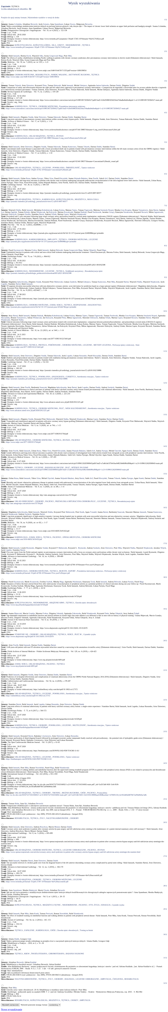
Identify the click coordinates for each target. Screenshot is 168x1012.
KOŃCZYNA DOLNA (23, 45)
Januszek (16, 56)
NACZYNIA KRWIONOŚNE (57, 818)
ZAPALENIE (29, 930)
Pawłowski (114, 316)
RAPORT (71, 571)
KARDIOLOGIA (21, 106)
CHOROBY (28, 468)
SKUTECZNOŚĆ (79, 725)
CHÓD (83, 793)
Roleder (27, 212)
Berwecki (34, 24)
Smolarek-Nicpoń (107, 210)
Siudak (132, 85)
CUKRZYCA (71, 377)
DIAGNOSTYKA (94, 305)
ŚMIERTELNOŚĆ (73, 168)
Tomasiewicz (143, 210)
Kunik (82, 512)
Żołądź (136, 613)
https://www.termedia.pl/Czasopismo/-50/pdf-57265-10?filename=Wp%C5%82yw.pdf (38, 47)
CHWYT (60, 45)
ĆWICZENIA (118, 979)
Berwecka (88, 24)
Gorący (111, 212)
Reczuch (144, 212)
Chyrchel (117, 451)
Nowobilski (39, 768)
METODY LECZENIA (102, 345)
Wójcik (163, 548)
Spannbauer (59, 24)
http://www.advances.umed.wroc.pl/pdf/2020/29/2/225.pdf (27, 410)
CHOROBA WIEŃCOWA (24, 75)
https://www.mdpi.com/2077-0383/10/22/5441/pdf (24, 347)
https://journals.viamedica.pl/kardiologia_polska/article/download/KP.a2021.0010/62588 (38, 273)
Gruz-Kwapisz (126, 210)
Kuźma (61, 210)
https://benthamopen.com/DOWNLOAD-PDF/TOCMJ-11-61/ (29, 759)
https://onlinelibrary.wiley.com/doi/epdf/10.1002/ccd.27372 (28, 696)
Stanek (129, 451)
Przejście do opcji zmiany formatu (14, 18)
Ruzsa (28, 178)
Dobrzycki (13, 214)
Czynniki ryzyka (89, 634)
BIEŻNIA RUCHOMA (70, 793)
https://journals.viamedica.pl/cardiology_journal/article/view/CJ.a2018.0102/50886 (36, 379)
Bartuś (84, 117)
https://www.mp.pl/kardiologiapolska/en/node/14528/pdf (27, 727)
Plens (45, 85)
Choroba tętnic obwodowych (85, 603)
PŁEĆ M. (78, 634)
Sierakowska (128, 212)
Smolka (28, 214)
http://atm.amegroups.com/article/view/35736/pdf (24, 503)
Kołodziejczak (47, 210)
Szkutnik (60, 613)
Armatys (46, 24)
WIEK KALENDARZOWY (75, 408)
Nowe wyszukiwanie (11, 1009)
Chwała (46, 890)
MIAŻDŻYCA (80, 199)
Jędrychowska (22, 282)
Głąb (29, 939)
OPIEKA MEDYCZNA (71, 537)
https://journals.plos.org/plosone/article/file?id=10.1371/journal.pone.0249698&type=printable (41, 242)
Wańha (18, 210)
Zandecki (73, 282)
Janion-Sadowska (102, 85)
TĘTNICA (86, 45)
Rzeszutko (83, 356)
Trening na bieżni (86, 930)
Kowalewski (68, 212)
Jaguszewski (158, 212)
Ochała (53, 214)
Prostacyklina (102, 793)
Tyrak (93, 582)
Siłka (41, 56)
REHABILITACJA (42, 75)
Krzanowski (34, 582)
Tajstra (74, 210)
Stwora (72, 24)
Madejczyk (33, 890)
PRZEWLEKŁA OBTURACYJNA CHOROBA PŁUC (75, 501)
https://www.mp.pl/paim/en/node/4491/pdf (22, 666)
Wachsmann (77, 582)
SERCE (70, 634)
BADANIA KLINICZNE (54, 468)
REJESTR (63, 571)
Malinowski (58, 282)
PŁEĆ (61, 408)
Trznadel (93, 512)
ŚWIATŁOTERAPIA (39, 954)
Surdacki (111, 387)
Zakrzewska (76, 613)
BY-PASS (60, 136)
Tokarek (18, 85)
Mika (70, 56)
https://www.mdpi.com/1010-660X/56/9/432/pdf (24, 539)
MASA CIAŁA (93, 199)
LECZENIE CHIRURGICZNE (74, 850)
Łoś (2, 212)
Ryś (26, 804)
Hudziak (83, 212)
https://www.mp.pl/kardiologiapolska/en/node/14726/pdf (27, 605)
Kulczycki (53, 212)
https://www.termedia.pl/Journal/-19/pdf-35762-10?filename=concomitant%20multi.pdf (38, 170)
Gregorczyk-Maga (56, 56)
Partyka (130, 582)
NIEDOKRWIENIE (73, 45)
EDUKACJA (105, 905)
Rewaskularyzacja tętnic (94, 271)
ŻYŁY (42, 818)
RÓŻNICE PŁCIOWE (80, 468)
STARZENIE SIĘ (21, 634)
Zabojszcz (83, 85)
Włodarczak (40, 212)
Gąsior (66, 214)
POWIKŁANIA (58, 168)
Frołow (34, 250)
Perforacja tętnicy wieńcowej (123, 345)
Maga (104, 250)
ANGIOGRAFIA (58, 377)
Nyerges (40, 178)
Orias (51, 178)
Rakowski (57, 85)
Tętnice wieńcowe (88, 168)
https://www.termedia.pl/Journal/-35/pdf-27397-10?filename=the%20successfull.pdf (37, 882)
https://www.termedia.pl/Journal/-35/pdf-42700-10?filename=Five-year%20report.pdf (38, 573)
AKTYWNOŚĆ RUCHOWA (79, 75)
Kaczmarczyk (19, 250)
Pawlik (95, 178)
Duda (107, 613)
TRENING (56, 793)
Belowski (59, 250)
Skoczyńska (5, 318)
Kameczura (72, 147)
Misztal (57, 827)
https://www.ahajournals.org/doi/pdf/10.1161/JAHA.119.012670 (30, 636)
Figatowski (88, 210)
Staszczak (43, 387)
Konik (36, 914)
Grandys (32, 613)
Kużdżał (33, 962)
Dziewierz (30, 85)
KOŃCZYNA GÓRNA (41, 45)
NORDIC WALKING (59, 75)
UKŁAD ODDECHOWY (24, 501)
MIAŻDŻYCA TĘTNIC (52, 905)
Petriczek (49, 914)
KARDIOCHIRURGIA (37, 239)
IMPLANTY (52, 239)
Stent (137, 345)
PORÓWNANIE (54, 345)
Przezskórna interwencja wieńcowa (72, 106)
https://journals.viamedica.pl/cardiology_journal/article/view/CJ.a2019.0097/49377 (36, 201)
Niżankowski (91, 613)
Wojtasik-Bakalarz (81, 178)
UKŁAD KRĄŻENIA (37, 136)
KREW (27, 954)
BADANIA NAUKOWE (75, 954)
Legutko (4, 284)
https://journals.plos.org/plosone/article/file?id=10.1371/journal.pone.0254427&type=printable (41, 307)
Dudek (118, 85)
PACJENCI (76, 440)
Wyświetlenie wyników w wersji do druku (43, 18)
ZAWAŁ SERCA (56, 305)
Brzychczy (44, 827)
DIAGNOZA (69, 979)
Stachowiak (97, 212)
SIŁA (54, 45)
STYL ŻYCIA (94, 905)
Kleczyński (63, 178)
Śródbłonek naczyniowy (74, 271)
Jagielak (14, 212)
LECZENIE (46, 168)
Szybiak (49, 582)
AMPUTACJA (105, 979)
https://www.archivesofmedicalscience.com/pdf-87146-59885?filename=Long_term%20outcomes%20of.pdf (46, 138)
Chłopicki (92, 250)
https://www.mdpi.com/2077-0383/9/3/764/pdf (23, 442)
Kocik (29, 56)
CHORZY (74, 1000)
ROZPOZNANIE (79, 305)
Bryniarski (30, 548)
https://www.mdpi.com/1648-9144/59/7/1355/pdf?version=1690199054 (32, 77)
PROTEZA (42, 345)
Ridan (17, 804)
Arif (106, 178)
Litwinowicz (46, 736)
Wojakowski (81, 214)
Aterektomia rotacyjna (85, 377)
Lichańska (18, 24)
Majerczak (18, 613)
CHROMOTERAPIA (56, 954)
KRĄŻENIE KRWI (57, 603)
